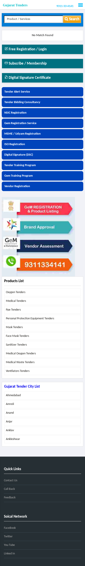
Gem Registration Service (20, 123)
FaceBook (10, 528)
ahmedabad (13, 395)
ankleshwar (13, 439)
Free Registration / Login (27, 49)
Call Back (9, 489)
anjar (9, 421)
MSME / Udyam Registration (22, 133)
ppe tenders (13, 309)
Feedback (9, 497)
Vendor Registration (17, 186)
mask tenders (14, 327)
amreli (10, 404)
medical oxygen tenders (21, 353)
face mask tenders (17, 336)
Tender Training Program (20, 165)
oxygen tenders (15, 292)
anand (10, 413)
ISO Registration (14, 144)
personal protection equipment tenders (30, 318)
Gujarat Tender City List (22, 386)
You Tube (9, 545)
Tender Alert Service (17, 91)
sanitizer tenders (16, 344)
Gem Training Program (18, 176)
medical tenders (16, 301)
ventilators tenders (17, 371)
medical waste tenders (20, 362)
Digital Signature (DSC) (18, 154)
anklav (10, 430)
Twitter (8, 536)
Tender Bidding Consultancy (22, 102)
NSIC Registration (15, 112)
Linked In (9, 553)
